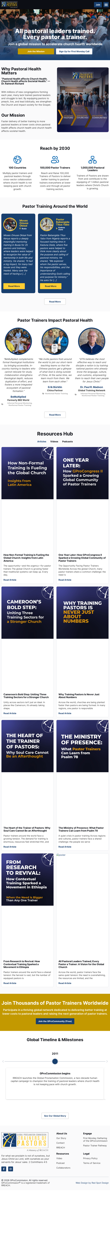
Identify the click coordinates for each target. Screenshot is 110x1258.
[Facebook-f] (3, 1169)
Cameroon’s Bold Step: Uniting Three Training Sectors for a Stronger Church (26, 696)
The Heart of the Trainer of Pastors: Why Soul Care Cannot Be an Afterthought (26, 829)
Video (59, 1158)
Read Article (9, 579)
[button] (106, 4)
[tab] (41, 441)
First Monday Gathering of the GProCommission (95, 1139)
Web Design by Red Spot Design (92, 1182)
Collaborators (63, 1167)
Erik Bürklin (55, 387)
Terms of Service (91, 1163)
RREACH (60, 1147)
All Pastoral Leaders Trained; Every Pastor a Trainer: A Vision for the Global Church (81, 964)
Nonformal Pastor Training (20, 405)
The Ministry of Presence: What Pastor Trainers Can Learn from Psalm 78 (81, 829)
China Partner (55, 390)
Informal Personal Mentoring (19, 403)
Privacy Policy (90, 1158)
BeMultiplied (18, 396)
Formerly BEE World (18, 400)
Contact (60, 1142)
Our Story (61, 1138)
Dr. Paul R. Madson (91, 387)
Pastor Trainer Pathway (95, 1145)
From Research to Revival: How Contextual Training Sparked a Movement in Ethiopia (21, 964)
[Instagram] (10, 1169)
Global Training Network (91, 390)
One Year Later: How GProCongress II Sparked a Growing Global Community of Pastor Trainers (82, 557)
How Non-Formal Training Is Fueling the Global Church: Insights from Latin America (26, 557)
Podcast (60, 1163)
